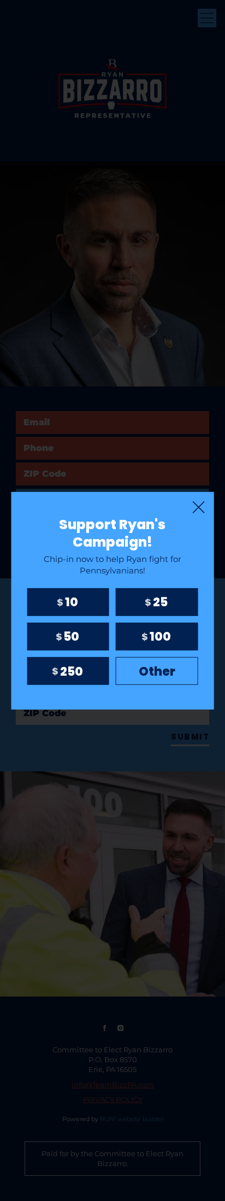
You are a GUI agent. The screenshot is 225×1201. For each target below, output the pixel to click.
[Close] (198, 507)
